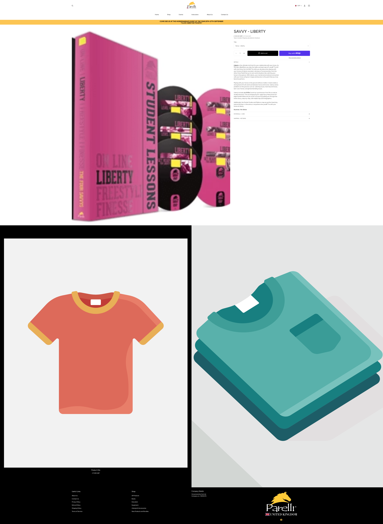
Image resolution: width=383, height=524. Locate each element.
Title (235, 42)
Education (135, 502)
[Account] (304, 5)
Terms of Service (77, 511)
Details (236, 62)
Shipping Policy (76, 508)
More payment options (295, 57)
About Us (75, 496)
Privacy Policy (76, 502)
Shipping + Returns (240, 118)
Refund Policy (76, 505)
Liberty (236, 65)
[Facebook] (281, 520)
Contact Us (75, 499)
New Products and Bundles (140, 511)
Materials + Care (239, 114)
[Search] (72, 5)
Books (134, 499)
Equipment (135, 505)
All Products (135, 496)
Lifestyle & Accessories (139, 508)
